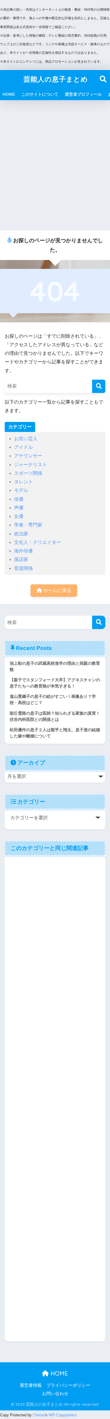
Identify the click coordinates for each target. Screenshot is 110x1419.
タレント (23, 481)
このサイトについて (39, 94)
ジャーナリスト (30, 464)
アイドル (23, 447)
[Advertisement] (55, 165)
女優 (18, 516)
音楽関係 (23, 568)
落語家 (21, 559)
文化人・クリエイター (37, 542)
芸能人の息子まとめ (55, 79)
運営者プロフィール (83, 94)
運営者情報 (31, 1385)
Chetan (39, 1415)
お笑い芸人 (26, 438)
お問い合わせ (55, 1393)
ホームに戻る (56, 590)
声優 (18, 507)
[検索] (98, 386)
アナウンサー (28, 455)
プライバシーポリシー (68, 1385)
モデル (21, 490)
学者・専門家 (28, 524)
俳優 (18, 499)
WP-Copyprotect (63, 1415)
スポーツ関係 (28, 473)
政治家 (21, 533)
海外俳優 (23, 550)
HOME (9, 94)
